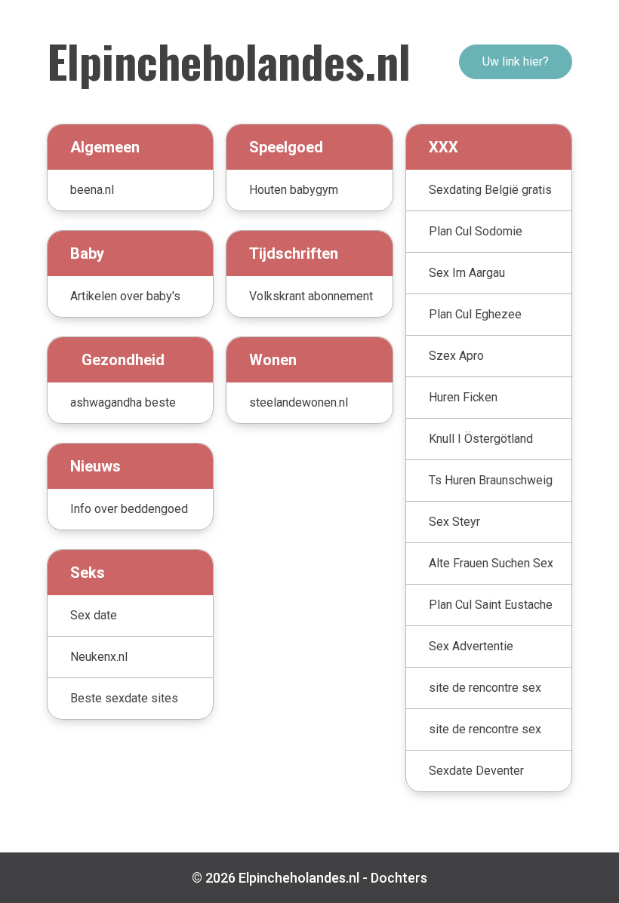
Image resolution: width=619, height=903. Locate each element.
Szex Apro (456, 356)
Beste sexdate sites (124, 698)
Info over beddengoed (129, 509)
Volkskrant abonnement (311, 296)
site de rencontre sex (485, 687)
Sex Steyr (454, 521)
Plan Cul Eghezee (475, 314)
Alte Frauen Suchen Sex (491, 563)
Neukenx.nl (99, 657)
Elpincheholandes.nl (229, 60)
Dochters (399, 878)
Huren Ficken (463, 397)
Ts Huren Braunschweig (491, 480)
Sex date (93, 615)
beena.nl (92, 190)
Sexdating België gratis (490, 190)
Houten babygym (293, 190)
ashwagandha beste (123, 402)
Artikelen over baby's (125, 296)
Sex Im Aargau (467, 273)
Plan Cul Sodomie (475, 231)
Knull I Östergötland (481, 439)
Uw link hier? (515, 61)
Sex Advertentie (471, 646)
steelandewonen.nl (298, 402)
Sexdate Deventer (476, 770)
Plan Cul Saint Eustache (491, 604)
